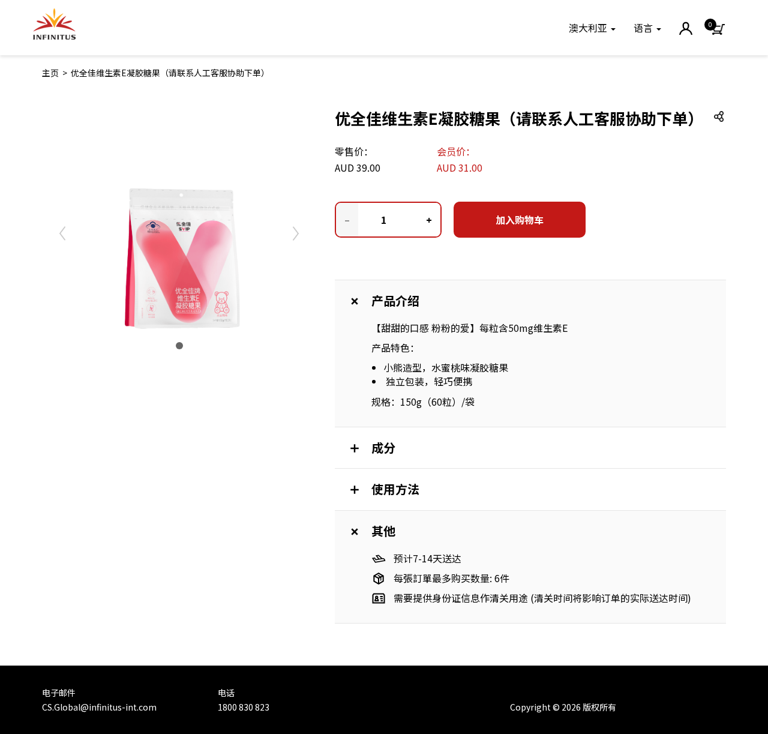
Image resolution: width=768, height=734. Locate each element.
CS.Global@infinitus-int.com (99, 707)
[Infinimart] (54, 24)
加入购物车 (520, 219)
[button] (592, 28)
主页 (50, 73)
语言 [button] (644, 27)
